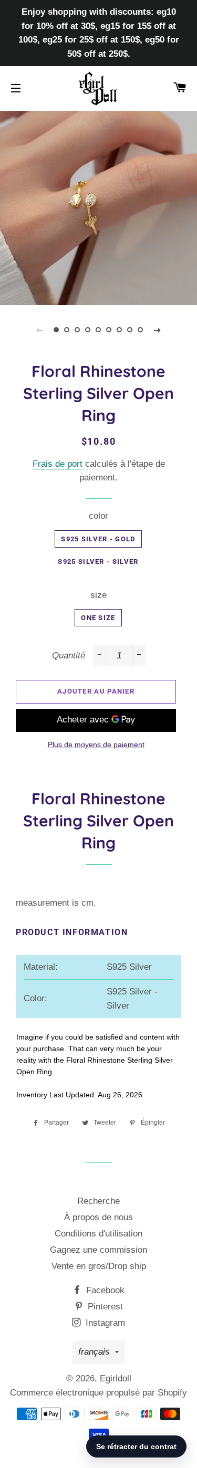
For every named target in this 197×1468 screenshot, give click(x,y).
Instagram (104, 1323)
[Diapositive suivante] (157, 329)
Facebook (104, 1290)
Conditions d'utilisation (98, 1234)
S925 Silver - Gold (98, 539)
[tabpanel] (98, 206)
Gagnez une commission (98, 1250)
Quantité (68, 655)
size (98, 595)
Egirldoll (115, 1378)
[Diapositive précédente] (39, 329)
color (98, 516)
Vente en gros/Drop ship (98, 1266)
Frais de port (57, 464)
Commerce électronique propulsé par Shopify (98, 1393)
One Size (98, 618)
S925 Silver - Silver (98, 561)
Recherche (98, 1201)
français (94, 1352)
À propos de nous (98, 1217)
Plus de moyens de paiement (96, 744)
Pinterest (104, 1307)
